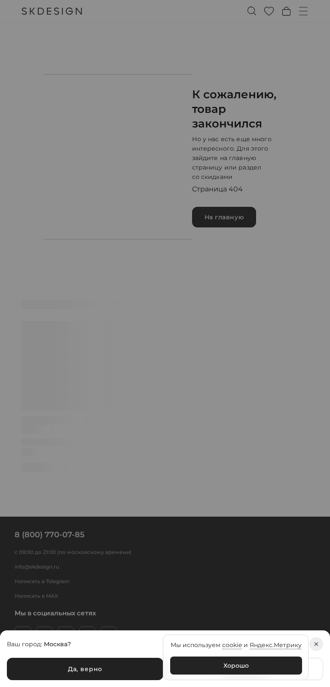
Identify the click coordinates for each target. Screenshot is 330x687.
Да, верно (85, 669)
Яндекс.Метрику (276, 645)
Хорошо (236, 665)
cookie (232, 645)
